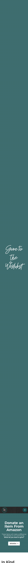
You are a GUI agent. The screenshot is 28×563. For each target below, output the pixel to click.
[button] (25, 510)
